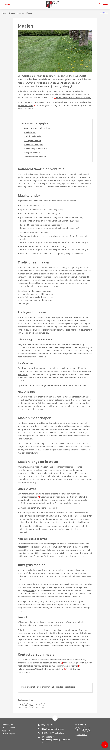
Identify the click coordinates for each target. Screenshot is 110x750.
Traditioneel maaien (33, 136)
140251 (69, 669)
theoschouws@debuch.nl (74, 662)
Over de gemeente (16, 13)
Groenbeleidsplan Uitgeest (73, 97)
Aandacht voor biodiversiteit (37, 128)
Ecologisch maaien (32, 140)
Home (4, 13)
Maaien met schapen (33, 144)
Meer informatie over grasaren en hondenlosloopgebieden (48, 687)
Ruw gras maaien (32, 152)
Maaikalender (30, 132)
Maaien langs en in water (35, 148)
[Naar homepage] (54, 4)
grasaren (30, 590)
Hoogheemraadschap (29, 497)
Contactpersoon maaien (35, 156)
